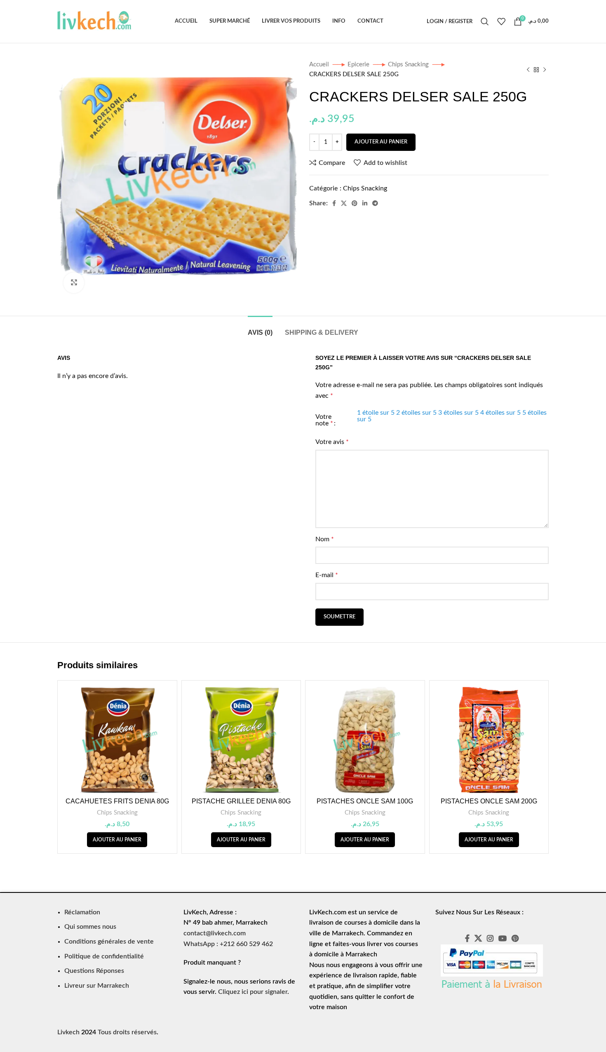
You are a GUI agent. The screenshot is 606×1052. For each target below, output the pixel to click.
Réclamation (82, 912)
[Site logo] (94, 21)
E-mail (326, 575)
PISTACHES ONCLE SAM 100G (365, 801)
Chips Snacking (409, 64)
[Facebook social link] (334, 203)
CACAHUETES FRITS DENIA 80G (117, 801)
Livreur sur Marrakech (96, 985)
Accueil (320, 64)
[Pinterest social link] (354, 203)
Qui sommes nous (90, 926)
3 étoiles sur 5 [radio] (458, 412)
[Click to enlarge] (73, 282)
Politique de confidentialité (104, 956)
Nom (324, 539)
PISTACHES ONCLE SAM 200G (489, 801)
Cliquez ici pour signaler (252, 992)
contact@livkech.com (214, 933)
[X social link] (343, 203)
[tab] (260, 328)
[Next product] (544, 70)
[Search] (485, 21)
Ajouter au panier (381, 142)
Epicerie (359, 64)
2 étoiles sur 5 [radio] (416, 412)
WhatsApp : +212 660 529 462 (228, 944)
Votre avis (332, 442)
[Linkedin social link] (365, 203)
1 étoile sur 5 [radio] (376, 412)
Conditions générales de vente (109, 941)
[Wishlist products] (501, 21)
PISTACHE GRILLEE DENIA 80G (241, 801)
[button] (117, 839)
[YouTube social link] (502, 938)
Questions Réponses (94, 970)
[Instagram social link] (490, 938)
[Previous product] (528, 70)
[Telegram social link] (375, 203)
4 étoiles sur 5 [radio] (500, 412)
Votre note (324, 420)
